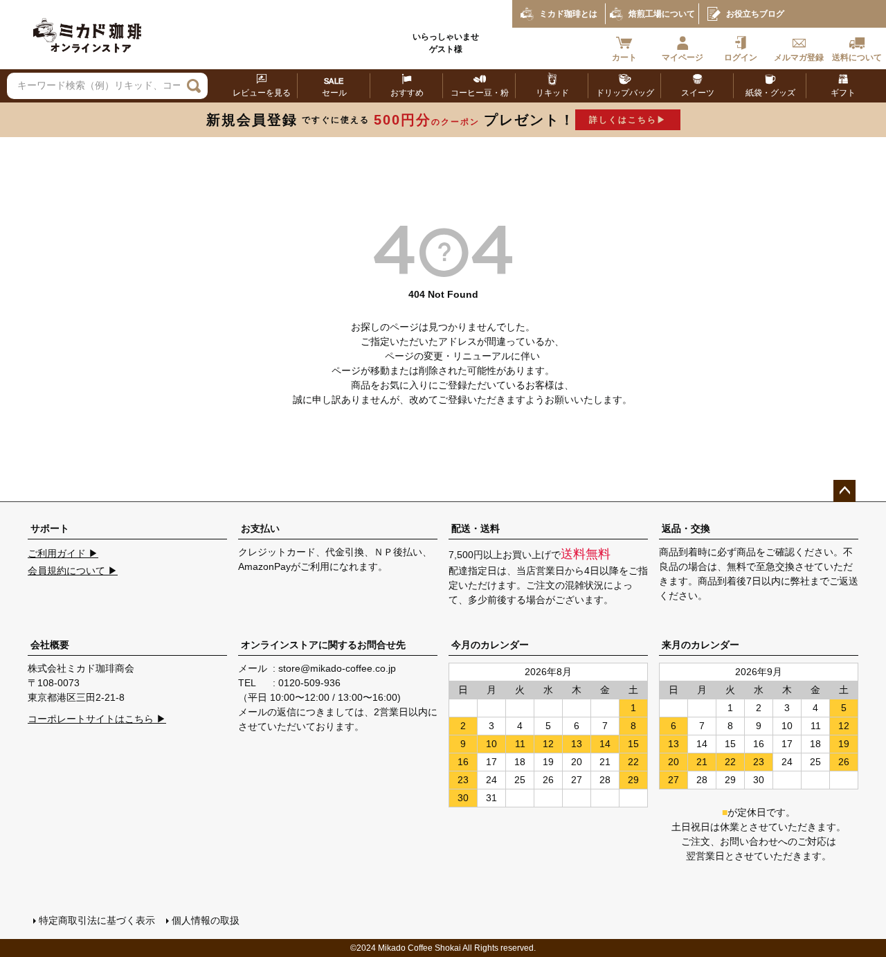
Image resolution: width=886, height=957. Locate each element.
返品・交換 (686, 528)
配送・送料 (475, 528)
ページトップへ (844, 491)
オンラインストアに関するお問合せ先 (323, 644)
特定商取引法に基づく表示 (97, 920)
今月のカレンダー (490, 644)
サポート (49, 528)
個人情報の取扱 (205, 920)
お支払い (260, 528)
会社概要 (49, 644)
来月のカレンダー (700, 644)
